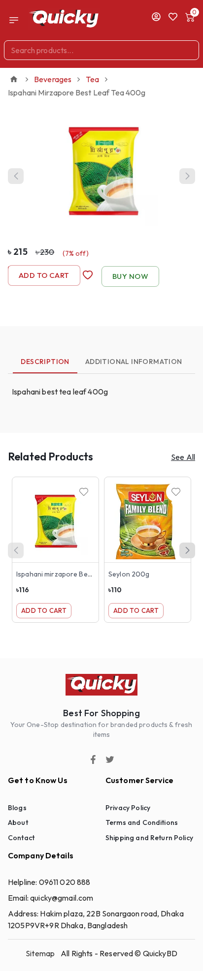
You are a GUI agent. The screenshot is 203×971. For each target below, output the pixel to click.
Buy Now (130, 276)
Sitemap (40, 953)
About (18, 822)
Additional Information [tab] (133, 361)
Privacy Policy (127, 807)
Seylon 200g (128, 574)
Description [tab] (45, 361)
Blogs (17, 807)
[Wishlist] (84, 492)
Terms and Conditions (141, 822)
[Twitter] (110, 759)
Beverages (52, 79)
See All (183, 457)
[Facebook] (93, 759)
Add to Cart (44, 275)
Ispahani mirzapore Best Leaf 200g (72, 574)
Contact (21, 837)
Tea (92, 79)
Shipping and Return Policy (149, 837)
